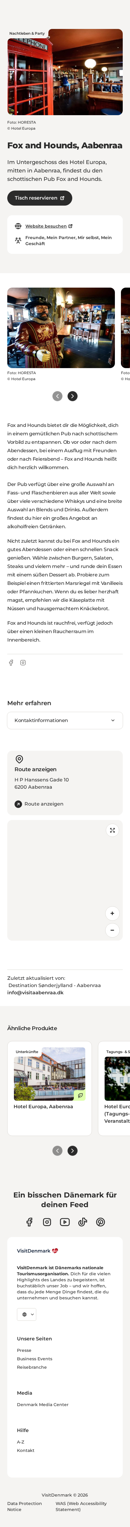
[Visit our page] (47, 1222)
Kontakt (25, 1450)
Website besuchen (46, 226)
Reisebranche (32, 1367)
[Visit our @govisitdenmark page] (82, 1222)
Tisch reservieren (36, 198)
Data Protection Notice (24, 1506)
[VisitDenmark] (37, 1251)
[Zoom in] (112, 913)
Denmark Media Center (43, 1404)
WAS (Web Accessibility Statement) (81, 1506)
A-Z (20, 1442)
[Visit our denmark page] (29, 1222)
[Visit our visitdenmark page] (65, 1222)
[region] (65, 880)
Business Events (34, 1358)
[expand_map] (112, 830)
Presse (24, 1350)
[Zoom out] (112, 930)
